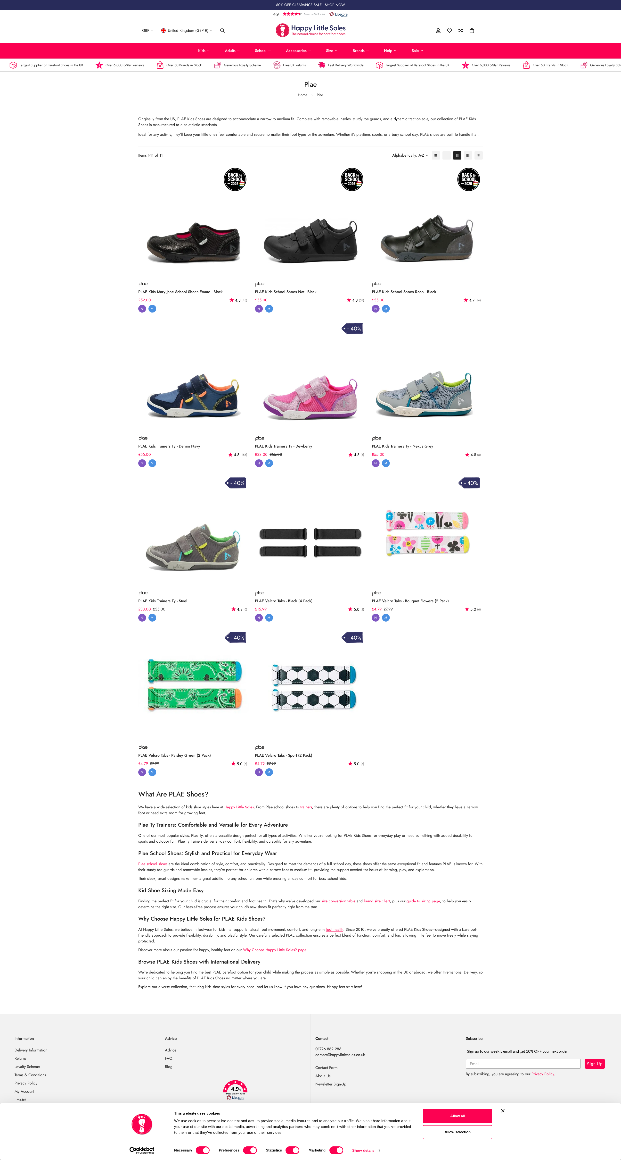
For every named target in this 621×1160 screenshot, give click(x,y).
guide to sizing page (423, 901)
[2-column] (446, 155)
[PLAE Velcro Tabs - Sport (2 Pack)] (310, 684)
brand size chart (377, 901)
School (261, 50)
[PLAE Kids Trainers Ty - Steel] (193, 529)
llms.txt (20, 1099)
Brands (359, 50)
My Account (24, 1091)
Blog (168, 1066)
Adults (230, 50)
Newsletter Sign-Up (330, 1084)
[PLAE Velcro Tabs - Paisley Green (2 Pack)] (193, 684)
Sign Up (595, 1064)
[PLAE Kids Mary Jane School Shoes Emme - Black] (193, 220)
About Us (322, 1076)
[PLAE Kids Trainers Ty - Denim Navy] (193, 375)
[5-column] (478, 155)
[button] (310, 14)
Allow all (457, 1116)
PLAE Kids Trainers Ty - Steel (162, 601)
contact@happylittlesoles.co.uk (340, 1055)
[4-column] (468, 155)
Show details (363, 1150)
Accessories (296, 50)
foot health (334, 929)
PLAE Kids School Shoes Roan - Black (404, 292)
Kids (201, 50)
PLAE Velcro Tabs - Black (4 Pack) (283, 601)
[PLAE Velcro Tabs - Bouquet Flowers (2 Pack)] (427, 529)
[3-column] (457, 155)
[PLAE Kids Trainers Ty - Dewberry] (310, 375)
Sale (415, 50)
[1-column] (436, 155)
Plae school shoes (152, 864)
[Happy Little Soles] (310, 31)
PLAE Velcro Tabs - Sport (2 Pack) (283, 755)
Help (388, 50)
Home (302, 95)
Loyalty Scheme (27, 1066)
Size (329, 50)
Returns (20, 1058)
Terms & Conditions (30, 1075)
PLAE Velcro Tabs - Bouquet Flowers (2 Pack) (410, 601)
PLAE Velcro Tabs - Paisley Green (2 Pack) (174, 755)
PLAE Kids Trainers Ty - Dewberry (283, 446)
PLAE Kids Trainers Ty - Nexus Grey (402, 446)
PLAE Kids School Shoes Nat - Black (286, 292)
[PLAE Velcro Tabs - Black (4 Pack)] (310, 529)
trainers (306, 807)
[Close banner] (503, 1110)
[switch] (250, 1150)
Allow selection (458, 1132)
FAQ (168, 1058)
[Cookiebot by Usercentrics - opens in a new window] (142, 1150)
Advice (170, 1050)
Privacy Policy (26, 1083)
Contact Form (326, 1067)
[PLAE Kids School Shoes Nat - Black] (310, 220)
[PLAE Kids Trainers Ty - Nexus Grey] (427, 375)
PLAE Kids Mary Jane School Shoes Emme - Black (180, 292)
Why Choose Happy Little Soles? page (274, 950)
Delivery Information (31, 1050)
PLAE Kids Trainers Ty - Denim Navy (169, 446)
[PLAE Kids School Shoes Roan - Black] (427, 220)
